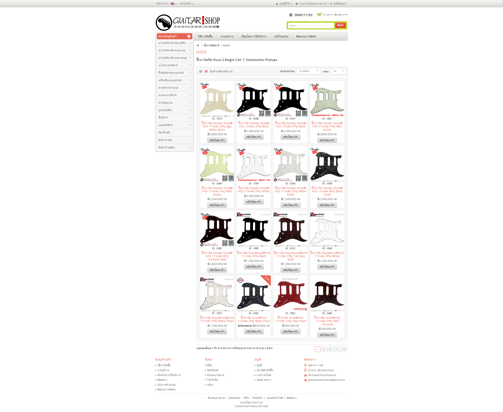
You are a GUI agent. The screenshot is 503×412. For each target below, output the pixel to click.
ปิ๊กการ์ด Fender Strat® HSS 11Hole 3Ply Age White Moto (217, 126)
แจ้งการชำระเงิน (166, 384)
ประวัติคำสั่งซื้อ (265, 370)
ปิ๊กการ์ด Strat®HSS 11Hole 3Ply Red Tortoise (327, 321)
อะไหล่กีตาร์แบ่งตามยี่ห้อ (172, 43)
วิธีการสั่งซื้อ (205, 36)
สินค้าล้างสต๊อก (166, 147)
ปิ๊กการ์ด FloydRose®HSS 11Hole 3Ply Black (254, 254)
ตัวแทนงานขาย (215, 375)
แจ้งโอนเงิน (281, 36)
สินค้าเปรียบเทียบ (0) (221, 71)
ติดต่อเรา (162, 380)
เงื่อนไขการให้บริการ (253, 36)
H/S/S (226, 45)
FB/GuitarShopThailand (322, 375)
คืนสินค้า (258, 398)
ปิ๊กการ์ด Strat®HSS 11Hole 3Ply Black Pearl (254, 319)
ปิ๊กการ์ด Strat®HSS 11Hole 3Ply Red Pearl (290, 319)
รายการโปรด (264, 375)
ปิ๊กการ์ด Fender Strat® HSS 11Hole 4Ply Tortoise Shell (217, 256)
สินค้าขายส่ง (165, 140)
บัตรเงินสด (212, 370)
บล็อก (210, 384)
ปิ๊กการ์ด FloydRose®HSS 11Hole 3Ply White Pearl (217, 319)
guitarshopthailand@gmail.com (326, 380)
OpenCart (257, 402)
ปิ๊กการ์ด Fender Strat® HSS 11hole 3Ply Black (253, 124)
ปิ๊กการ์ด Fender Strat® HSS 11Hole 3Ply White (254, 189)
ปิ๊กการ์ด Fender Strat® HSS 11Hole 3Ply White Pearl (290, 191)
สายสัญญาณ (165, 102)
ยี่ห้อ (209, 365)
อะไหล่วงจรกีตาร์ (167, 65)
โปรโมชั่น (212, 380)
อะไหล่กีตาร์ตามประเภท (171, 50)
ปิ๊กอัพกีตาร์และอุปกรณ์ (171, 72)
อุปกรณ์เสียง (165, 110)
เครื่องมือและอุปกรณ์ (169, 80)
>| (343, 349)
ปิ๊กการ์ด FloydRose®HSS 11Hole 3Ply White (327, 254)
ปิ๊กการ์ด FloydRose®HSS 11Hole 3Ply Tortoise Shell (290, 256)
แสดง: (326, 71)
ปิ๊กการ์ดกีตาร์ (211, 45)
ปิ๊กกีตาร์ (162, 117)
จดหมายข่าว (264, 380)
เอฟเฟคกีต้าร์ (165, 125)
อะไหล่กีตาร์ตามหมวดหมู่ (172, 58)
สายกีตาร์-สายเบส (168, 87)
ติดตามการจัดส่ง (306, 36)
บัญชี (259, 365)
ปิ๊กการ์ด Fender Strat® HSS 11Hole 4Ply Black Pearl (327, 191)
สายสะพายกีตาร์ (167, 95)
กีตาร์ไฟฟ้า (164, 132)
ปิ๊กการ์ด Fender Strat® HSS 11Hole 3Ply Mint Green (327, 126)
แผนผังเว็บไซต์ (275, 398)
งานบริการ (226, 36)
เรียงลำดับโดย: (287, 71)
